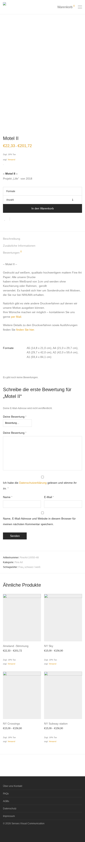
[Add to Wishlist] (6, 219)
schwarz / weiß (32, 567)
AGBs (6, 801)
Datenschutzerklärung (33, 482)
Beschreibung (11, 238)
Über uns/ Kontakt (12, 786)
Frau (20, 567)
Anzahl (10, 199)
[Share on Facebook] (14, 219)
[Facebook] (4, 832)
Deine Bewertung (14, 416)
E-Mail (49, 497)
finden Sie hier (25, 329)
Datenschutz (9, 808)
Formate (10, 191)
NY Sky (48, 646)
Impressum (9, 816)
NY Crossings (11, 723)
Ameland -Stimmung (15, 646)
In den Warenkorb (42, 208)
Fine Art (19, 562)
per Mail (16, 316)
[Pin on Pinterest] (25, 219)
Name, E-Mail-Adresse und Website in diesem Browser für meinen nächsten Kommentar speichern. (39, 521)
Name (7, 497)
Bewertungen (12, 252)
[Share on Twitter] (20, 219)
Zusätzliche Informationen (19, 245)
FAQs (6, 793)
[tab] (42, 238)
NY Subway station (56, 723)
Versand (11, 159)
